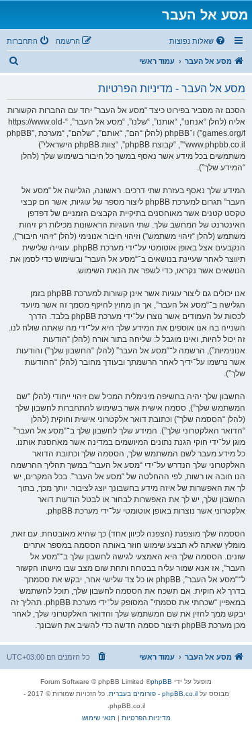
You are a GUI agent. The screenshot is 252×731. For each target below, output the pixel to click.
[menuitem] (198, 41)
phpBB (161, 681)
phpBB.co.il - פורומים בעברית (153, 693)
